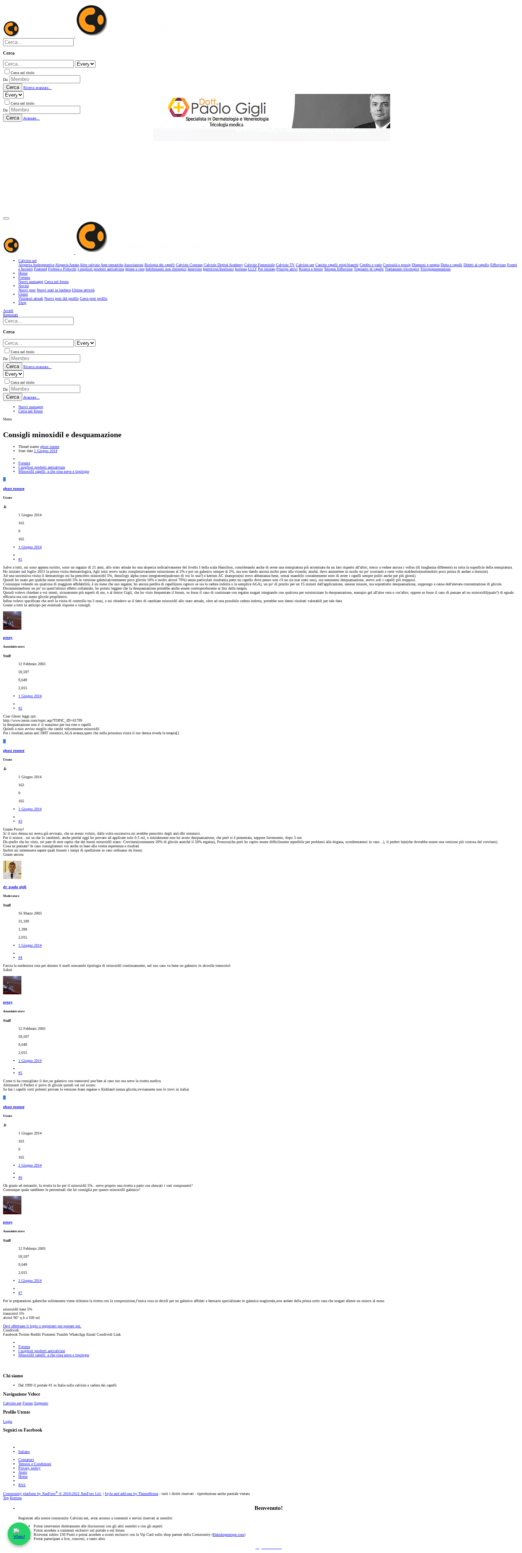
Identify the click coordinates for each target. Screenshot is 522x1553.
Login (7, 1421)
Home (23, 1476)
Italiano (24, 1452)
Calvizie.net (12, 1403)
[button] (6, 218)
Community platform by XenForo (52, 1494)
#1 (20, 559)
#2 (20, 708)
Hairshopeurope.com (228, 1534)
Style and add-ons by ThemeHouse (131, 1494)
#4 (20, 957)
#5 (20, 1073)
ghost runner (49, 446)
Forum (28, 1403)
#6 (20, 1177)
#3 (20, 821)
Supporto (41, 1403)
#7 (20, 1293)
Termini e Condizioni (34, 1464)
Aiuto (22, 1472)
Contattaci (26, 1460)
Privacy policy (29, 1468)
